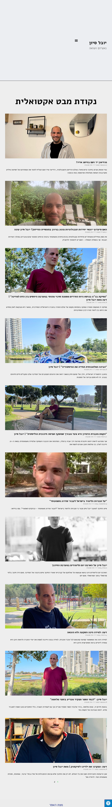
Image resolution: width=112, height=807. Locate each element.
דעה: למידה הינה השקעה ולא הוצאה (87, 632)
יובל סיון (97, 43)
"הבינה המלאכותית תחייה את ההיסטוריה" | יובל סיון (78, 367)
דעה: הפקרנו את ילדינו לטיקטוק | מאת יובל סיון (80, 766)
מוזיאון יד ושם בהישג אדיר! (91, 162)
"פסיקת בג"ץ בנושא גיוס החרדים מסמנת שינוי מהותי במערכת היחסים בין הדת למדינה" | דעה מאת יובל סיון (58, 298)
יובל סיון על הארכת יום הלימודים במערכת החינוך (79, 565)
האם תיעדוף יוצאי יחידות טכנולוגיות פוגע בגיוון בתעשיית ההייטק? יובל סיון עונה (60, 229)
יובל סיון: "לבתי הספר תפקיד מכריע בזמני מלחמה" (78, 699)
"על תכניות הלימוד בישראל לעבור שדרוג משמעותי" (78, 501)
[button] (76, 40)
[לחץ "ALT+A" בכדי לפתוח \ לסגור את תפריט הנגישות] (108, 803)
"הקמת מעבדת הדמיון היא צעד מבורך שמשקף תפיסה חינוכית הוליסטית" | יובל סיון (60, 434)
